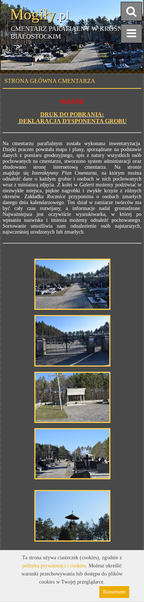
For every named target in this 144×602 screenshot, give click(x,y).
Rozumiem (114, 592)
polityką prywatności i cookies (54, 565)
